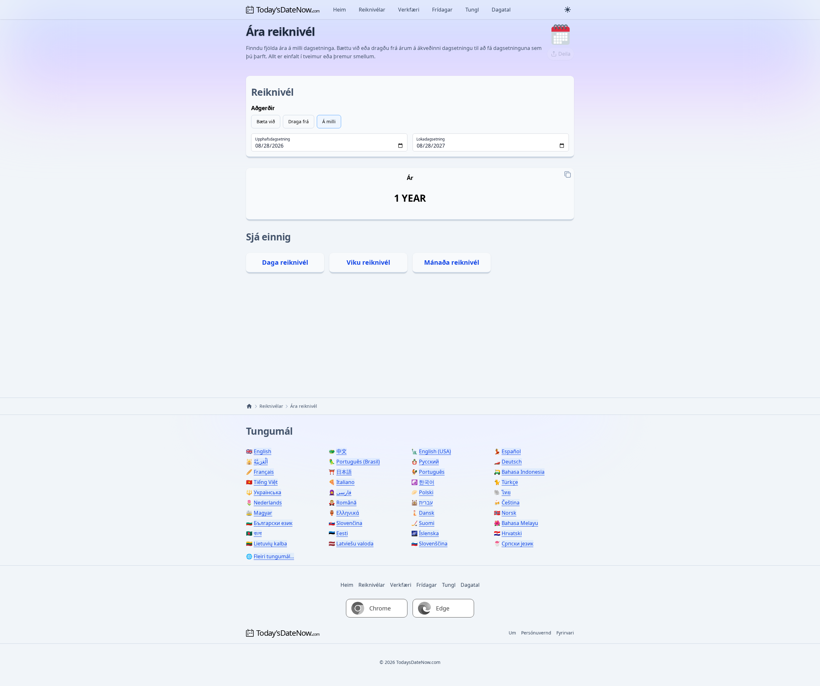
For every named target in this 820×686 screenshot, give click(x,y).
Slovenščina (433, 543)
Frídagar (442, 9)
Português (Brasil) (358, 461)
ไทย (506, 492)
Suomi (426, 523)
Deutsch (512, 461)
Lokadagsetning (430, 139)
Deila (564, 53)
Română (346, 502)
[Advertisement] (410, 333)
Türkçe (510, 482)
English (262, 451)
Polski (426, 492)
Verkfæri (408, 9)
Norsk (509, 512)
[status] (410, 198)
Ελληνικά (347, 512)
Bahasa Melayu (520, 523)
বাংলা (258, 533)
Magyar (263, 512)
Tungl (472, 9)
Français (264, 471)
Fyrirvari (565, 633)
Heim (339, 9)
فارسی (343, 492)
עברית (426, 502)
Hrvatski (512, 533)
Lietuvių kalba (270, 543)
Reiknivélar (372, 9)
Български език (273, 523)
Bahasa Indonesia (523, 471)
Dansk (426, 512)
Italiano (345, 482)
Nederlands (268, 502)
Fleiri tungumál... (274, 556)
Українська (267, 492)
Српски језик (517, 543)
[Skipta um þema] (567, 9)
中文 (341, 451)
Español (511, 451)
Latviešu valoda (354, 543)
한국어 (426, 482)
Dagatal (501, 9)
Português (432, 471)
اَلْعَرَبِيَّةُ (261, 461)
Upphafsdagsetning (272, 139)
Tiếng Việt (266, 482)
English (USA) (435, 451)
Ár (410, 178)
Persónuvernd (536, 633)
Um (512, 633)
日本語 (344, 471)
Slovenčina (349, 523)
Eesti (342, 533)
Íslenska (429, 533)
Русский (429, 461)
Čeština (511, 502)
